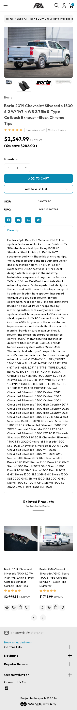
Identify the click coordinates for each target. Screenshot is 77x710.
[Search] (56, 5)
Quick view (7, 608)
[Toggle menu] (5, 5)
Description (16, 230)
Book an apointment (18, 642)
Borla (8, 97)
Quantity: (11, 159)
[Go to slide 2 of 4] (43, 617)
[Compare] (14, 608)
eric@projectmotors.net (27, 632)
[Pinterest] (38, 220)
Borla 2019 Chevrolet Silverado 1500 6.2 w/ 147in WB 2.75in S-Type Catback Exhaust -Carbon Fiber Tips (19, 578)
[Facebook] (8, 220)
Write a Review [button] (57, 130)
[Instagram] (7, 689)
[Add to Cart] (20, 607)
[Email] (18, 220)
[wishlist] (27, 608)
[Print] (28, 220)
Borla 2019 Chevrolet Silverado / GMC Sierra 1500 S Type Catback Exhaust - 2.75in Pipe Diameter (54, 578)
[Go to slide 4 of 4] (34, 617)
